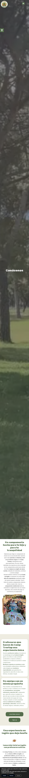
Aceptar (4, 775)
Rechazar (11, 775)
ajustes (12, 773)
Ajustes (18, 775)
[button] (2, 30)
